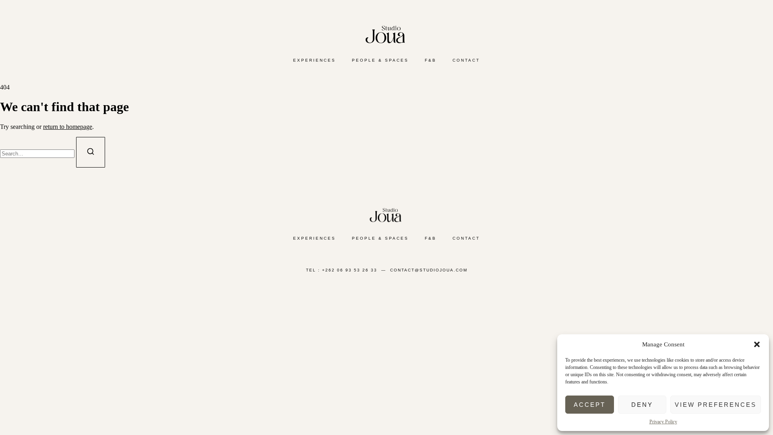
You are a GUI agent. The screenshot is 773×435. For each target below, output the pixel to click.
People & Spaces (380, 60)
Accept (590, 404)
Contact (466, 60)
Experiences (314, 60)
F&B (430, 60)
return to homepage (67, 126)
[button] (757, 344)
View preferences (715, 404)
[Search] (90, 152)
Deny (642, 404)
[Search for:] (38, 153)
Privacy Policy (663, 422)
